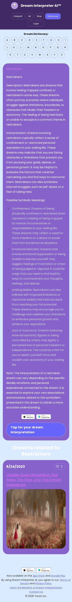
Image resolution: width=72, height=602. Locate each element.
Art (29, 16)
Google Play (58, 575)
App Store (39, 575)
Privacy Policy (43, 583)
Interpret (18, 16)
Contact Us (36, 592)
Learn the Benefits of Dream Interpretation (36, 587)
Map (39, 16)
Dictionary (53, 16)
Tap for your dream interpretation (27, 429)
